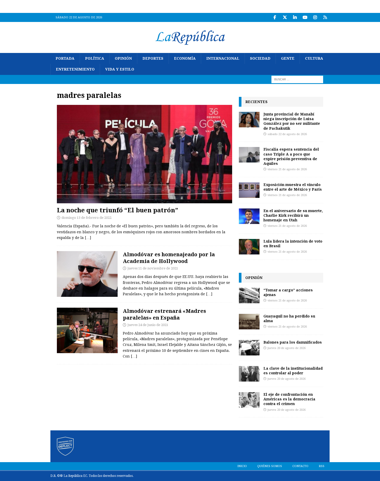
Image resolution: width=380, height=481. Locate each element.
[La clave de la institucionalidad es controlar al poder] (249, 374)
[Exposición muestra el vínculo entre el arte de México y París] (249, 190)
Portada (65, 58)
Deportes (152, 58)
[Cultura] (87, 274)
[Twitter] (284, 17)
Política (94, 58)
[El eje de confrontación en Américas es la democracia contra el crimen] (249, 400)
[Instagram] (315, 17)
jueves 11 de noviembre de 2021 (152, 268)
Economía (185, 58)
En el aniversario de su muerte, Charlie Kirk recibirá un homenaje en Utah (293, 215)
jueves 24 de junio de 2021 (147, 325)
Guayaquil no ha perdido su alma (289, 318)
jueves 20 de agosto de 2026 (287, 348)
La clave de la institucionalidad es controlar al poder (293, 370)
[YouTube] (304, 17)
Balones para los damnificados (292, 342)
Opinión (123, 58)
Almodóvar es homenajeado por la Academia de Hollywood (169, 258)
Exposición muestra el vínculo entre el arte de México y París (292, 187)
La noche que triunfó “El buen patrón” (117, 210)
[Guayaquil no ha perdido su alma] (249, 321)
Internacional (222, 58)
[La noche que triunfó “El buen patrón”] (144, 154)
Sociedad (260, 58)
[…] (88, 238)
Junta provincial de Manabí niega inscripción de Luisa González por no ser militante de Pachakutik (291, 121)
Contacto (300, 466)
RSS (321, 466)
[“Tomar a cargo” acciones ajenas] (249, 295)
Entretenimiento (75, 69)
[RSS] (325, 17)
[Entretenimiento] (87, 330)
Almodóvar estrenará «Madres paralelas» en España (164, 314)
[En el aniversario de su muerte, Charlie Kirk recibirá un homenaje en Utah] (249, 216)
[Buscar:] (297, 79)
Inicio (242, 466)
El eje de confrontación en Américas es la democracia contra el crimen (289, 399)
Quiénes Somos (269, 466)
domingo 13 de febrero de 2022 (86, 218)
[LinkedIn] (294, 17)
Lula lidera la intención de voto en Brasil (292, 243)
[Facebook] (274, 17)
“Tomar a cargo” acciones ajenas (288, 292)
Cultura (314, 58)
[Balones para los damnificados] (249, 347)
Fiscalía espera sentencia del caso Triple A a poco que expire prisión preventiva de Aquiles (291, 156)
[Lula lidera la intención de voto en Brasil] (249, 246)
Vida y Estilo (119, 69)
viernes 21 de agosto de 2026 (287, 169)
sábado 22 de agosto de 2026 (287, 134)
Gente (287, 58)
